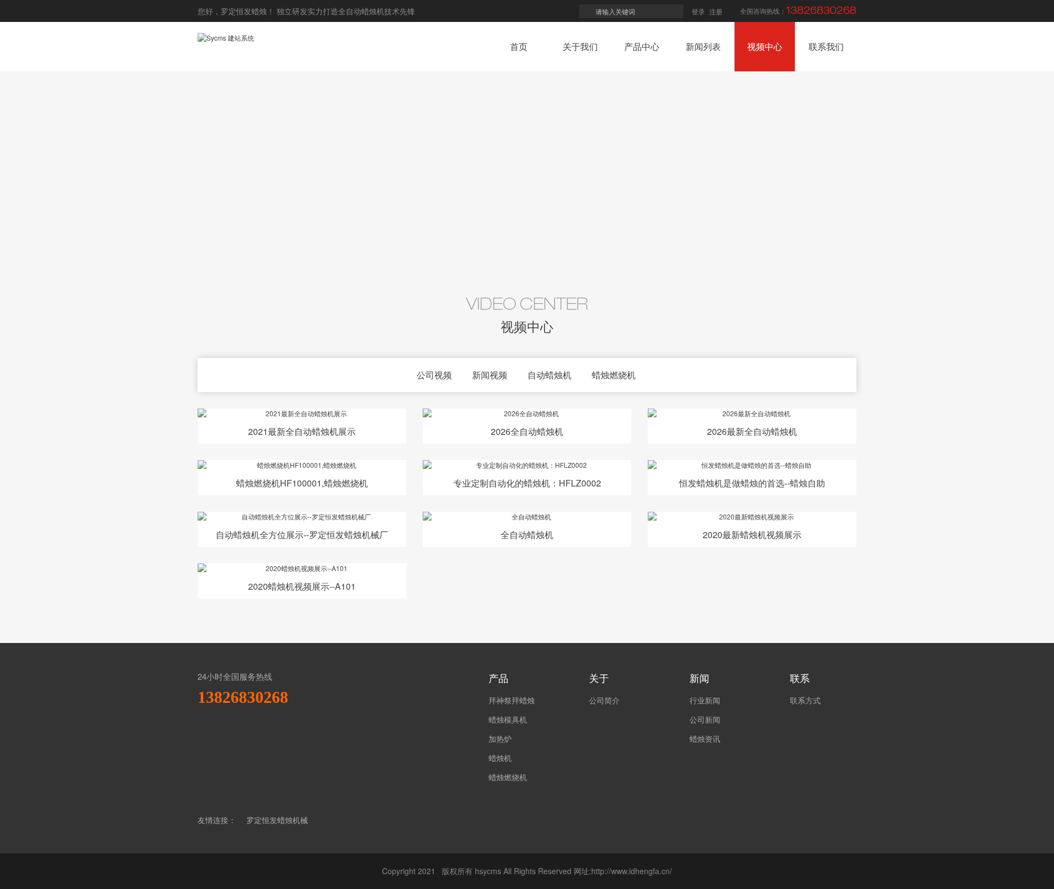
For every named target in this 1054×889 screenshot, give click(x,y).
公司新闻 (704, 719)
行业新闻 (704, 700)
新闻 (699, 677)
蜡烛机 (500, 757)
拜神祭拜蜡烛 (512, 700)
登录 (698, 11)
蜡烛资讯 (704, 738)
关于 (599, 677)
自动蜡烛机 (549, 374)
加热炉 (500, 738)
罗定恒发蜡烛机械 (277, 819)
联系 (800, 677)
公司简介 (604, 700)
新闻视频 (489, 374)
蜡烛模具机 (508, 719)
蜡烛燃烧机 (614, 374)
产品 (498, 677)
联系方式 (805, 700)
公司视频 (434, 374)
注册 (715, 11)
